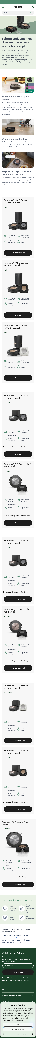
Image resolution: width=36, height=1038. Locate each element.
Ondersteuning (8, 1002)
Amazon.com (20, 938)
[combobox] (18, 13)
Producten (6, 989)
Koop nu (18, 315)
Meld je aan (18, 972)
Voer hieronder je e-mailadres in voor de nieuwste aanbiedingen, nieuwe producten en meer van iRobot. (17, 959)
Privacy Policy (26, 980)
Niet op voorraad (18, 253)
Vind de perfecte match (11, 995)
